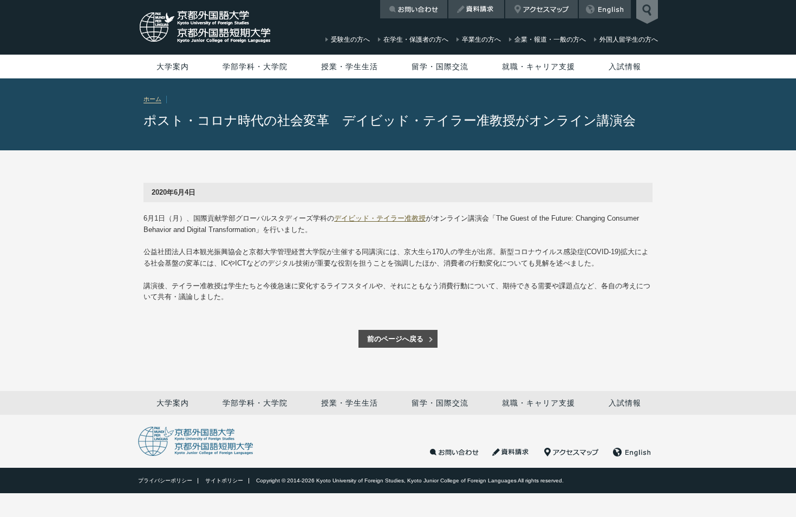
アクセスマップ (541, 9)
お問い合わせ (413, 9)
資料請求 (476, 9)
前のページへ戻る (395, 339)
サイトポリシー (224, 480)
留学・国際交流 (440, 66)
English (605, 9)
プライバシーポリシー (165, 480)
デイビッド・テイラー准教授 (380, 218)
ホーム (152, 99)
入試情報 (625, 66)
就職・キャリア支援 (538, 66)
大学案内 (172, 66)
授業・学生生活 (349, 66)
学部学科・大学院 (255, 66)
